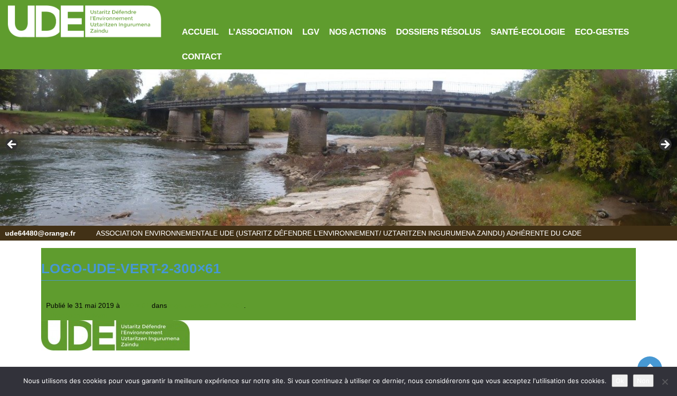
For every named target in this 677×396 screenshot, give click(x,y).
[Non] (665, 382)
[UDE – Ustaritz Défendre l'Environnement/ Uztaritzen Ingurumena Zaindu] (84, 22)
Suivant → (100, 315)
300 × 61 (136, 305)
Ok (620, 381)
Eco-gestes (602, 32)
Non (643, 381)
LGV (310, 32)
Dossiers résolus (438, 32)
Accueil (200, 32)
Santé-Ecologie (528, 32)
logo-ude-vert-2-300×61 (206, 305)
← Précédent (61, 315)
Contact (202, 56)
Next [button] (664, 145)
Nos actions (357, 32)
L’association (260, 32)
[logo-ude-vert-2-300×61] (115, 335)
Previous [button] (12, 145)
